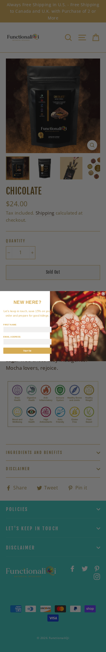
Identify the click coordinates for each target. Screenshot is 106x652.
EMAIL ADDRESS (12, 336)
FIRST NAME (9, 324)
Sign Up (27, 350)
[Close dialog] (103, 293)
